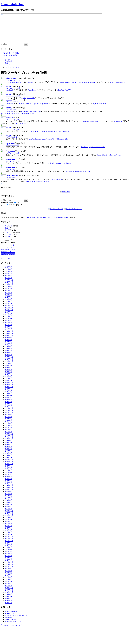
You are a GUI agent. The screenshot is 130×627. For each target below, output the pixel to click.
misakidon (9, 117)
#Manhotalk (9, 617)
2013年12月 (9, 511)
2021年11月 (9, 308)
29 (12, 254)
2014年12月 (9, 485)
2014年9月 (8, 491)
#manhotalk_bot (12, 4)
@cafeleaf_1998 (26, 111)
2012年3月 (8, 556)
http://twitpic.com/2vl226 (118, 82)
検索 (2, 44)
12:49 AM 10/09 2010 (13, 102)
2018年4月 (8, 400)
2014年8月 (8, 494)
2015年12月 (9, 459)
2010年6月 (8, 601)
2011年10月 (9, 566)
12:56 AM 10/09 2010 (13, 109)
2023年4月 (8, 271)
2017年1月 (8, 432)
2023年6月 (8, 267)
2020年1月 (8, 355)
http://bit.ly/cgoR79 (64, 90)
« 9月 (2, 258)
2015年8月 (8, 468)
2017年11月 (9, 410)
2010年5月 (8, 603)
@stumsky (37, 103)
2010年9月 (8, 594)
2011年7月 (8, 573)
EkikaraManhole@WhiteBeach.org (38, 217)
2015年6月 (8, 472)
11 (4, 249)
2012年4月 (8, 553)
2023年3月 (8, 273)
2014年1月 (8, 509)
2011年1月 (8, 586)
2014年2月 (8, 506)
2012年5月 (8, 551)
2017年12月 (9, 408)
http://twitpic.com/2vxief (82, 171)
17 (2, 252)
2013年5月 (8, 526)
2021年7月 (8, 316)
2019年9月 (8, 363)
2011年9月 (8, 568)
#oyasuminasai (10, 82)
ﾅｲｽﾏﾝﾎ (11, 205)
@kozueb (45, 103)
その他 (7, 236)
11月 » (8, 258)
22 (12, 252)
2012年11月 (9, 539)
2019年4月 (8, 374)
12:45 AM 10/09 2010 (13, 88)
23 (14, 252)
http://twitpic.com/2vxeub (113, 155)
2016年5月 (8, 449)
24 (2, 254)
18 (4, 252)
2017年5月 (8, 423)
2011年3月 (8, 581)
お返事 (7, 230)
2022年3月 (8, 299)
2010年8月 (8, 596)
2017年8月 (8, 417)
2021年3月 (8, 325)
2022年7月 (8, 290)
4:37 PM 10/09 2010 (12, 177)
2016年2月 (8, 455)
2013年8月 (8, 519)
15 (12, 249)
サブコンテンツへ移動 (9, 55)
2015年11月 (9, 462)
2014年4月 (8, 502)
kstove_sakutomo (12, 175)
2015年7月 (8, 470)
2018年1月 (8, 406)
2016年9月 (8, 440)
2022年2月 (8, 301)
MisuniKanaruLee (12, 78)
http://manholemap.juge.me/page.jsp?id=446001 (44, 139)
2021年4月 (8, 323)
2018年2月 (8, 404)
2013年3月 (8, 530)
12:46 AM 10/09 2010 (13, 96)
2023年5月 (8, 269)
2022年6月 (8, 293)
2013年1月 (8, 534)
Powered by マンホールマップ (11, 625)
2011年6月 (8, 575)
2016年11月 (9, 436)
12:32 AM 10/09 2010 (13, 80)
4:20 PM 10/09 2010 (12, 161)
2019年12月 (9, 357)
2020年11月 (9, 333)
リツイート (9, 65)
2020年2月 (8, 352)
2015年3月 (8, 479)
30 (14, 254)
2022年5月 (8, 295)
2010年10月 (9, 592)
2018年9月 (8, 389)
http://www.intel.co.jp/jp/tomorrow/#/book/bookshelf (18, 113)
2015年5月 (8, 474)
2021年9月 (8, 312)
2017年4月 (8, 425)
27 (8, 254)
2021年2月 (8, 327)
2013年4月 (8, 528)
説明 (17, 202)
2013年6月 (8, 524)
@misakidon (32, 90)
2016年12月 (9, 434)
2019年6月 (8, 370)
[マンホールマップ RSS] (73, 209)
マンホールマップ (11, 613)
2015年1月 (8, 483)
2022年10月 (9, 284)
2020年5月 (8, 346)
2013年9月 (8, 517)
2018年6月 (8, 395)
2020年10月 (9, 335)
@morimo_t (87, 121)
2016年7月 (8, 444)
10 (2, 249)
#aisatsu (18, 82)
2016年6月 (8, 447)
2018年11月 (9, 385)
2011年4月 (8, 579)
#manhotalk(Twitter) (11, 611)
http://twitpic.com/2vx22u (97, 147)
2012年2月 (8, 558)
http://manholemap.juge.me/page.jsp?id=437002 (45, 131)
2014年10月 (9, 489)
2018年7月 (8, 393)
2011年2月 (8, 583)
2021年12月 (9, 305)
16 (14, 249)
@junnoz (31, 82)
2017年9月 (8, 414)
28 (10, 254)
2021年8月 (8, 314)
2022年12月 (9, 280)
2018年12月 (9, 382)
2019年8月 (8, 365)
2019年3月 (8, 376)
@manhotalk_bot (10, 619)
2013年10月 (9, 515)
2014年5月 (8, 500)
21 (10, 252)
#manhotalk (8, 61)
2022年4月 (8, 297)
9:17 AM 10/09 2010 (12, 129)
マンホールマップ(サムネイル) (16, 615)
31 (2, 256)
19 (6, 252)
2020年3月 (8, 350)
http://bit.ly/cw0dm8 (99, 103)
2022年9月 (8, 286)
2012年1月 (8, 560)
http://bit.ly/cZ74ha (25, 103)
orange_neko (10, 143)
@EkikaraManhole (62, 217)
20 (8, 252)
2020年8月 (8, 340)
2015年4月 (8, 477)
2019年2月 (8, 378)
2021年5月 (8, 320)
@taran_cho (37, 111)
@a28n (24, 98)
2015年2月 (8, 481)
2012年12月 (9, 536)
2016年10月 (9, 438)
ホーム (7, 59)
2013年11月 (9, 513)
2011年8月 (8, 571)
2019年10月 (9, 361)
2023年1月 (8, 278)
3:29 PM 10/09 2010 (12, 145)
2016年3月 (8, 453)
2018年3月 (8, 402)
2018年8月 (8, 391)
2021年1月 (8, 329)
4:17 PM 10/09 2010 (12, 153)
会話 (6, 63)
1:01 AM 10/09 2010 (12, 119)
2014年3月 (8, 504)
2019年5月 (8, 372)
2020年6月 (8, 344)
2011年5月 (8, 577)
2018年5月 (8, 397)
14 (10, 249)
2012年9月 (8, 543)
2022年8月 (8, 288)
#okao (75, 82)
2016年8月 (8, 442)
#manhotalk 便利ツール (13, 621)
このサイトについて (12, 67)
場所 (12, 202)
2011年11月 (9, 564)
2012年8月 (8, 545)
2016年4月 (8, 451)
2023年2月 (8, 275)
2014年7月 (8, 496)
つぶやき (8, 234)
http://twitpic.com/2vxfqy (63, 163)
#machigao (81, 82)
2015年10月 (9, 464)
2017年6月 (8, 421)
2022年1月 (8, 303)
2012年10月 (9, 541)
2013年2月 (8, 532)
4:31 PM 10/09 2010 (12, 169)
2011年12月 (9, 562)
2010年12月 (9, 588)
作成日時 (19, 205)
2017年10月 (9, 412)
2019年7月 (8, 367)
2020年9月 (8, 338)
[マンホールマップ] (55, 209)
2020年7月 (8, 342)
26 (6, 254)
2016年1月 (8, 457)
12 (6, 249)
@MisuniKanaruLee (66, 82)
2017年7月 (8, 419)
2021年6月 (8, 318)
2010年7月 (8, 598)
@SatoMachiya (57, 179)
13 (8, 249)
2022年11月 (9, 282)
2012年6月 (8, 549)
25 (4, 254)
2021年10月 (9, 310)
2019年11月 (9, 359)
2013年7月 (8, 521)
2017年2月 (8, 429)
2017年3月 (8, 427)
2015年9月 (8, 466)
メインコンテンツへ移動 (10, 53)
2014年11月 (9, 487)
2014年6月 (8, 498)
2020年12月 (9, 331)
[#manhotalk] (65, 192)
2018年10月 (9, 387)
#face (94, 82)
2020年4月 (8, 348)
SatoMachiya (10, 151)
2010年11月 (9, 590)
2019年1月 (8, 380)
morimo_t (9, 86)
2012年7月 (8, 547)
